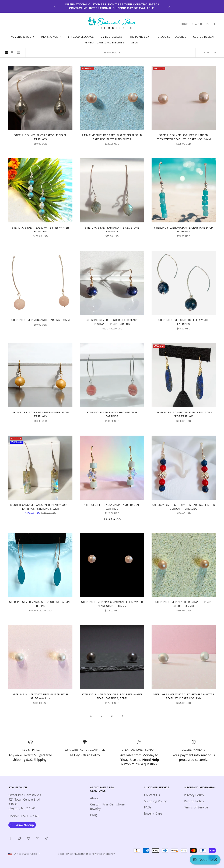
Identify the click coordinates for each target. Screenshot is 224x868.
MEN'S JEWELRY (51, 37)
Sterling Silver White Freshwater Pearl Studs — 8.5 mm (40, 696)
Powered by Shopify (103, 854)
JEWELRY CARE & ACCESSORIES (104, 42)
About (94, 798)
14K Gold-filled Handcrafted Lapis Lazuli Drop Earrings (183, 414)
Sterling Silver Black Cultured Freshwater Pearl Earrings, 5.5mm (112, 696)
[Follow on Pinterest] (37, 838)
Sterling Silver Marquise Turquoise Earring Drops (40, 604)
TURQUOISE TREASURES (171, 37)
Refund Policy (194, 801)
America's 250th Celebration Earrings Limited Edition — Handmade (183, 507)
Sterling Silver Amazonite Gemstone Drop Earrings (183, 229)
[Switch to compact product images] (18, 52)
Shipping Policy (155, 801)
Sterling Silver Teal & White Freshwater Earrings (40, 229)
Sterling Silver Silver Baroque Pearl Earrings (40, 137)
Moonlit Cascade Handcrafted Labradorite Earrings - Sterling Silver (40, 507)
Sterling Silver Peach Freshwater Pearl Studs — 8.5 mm (183, 604)
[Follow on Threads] (28, 838)
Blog (93, 815)
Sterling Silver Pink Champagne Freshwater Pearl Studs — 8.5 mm (112, 604)
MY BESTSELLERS (111, 37)
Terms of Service (196, 807)
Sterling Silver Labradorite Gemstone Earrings (112, 229)
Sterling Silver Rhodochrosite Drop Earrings (112, 414)
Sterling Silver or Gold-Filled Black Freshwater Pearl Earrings (112, 322)
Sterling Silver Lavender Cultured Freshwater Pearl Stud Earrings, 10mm (183, 137)
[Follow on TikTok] (46, 838)
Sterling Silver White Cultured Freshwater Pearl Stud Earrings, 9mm (183, 696)
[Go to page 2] (133, 716)
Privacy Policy (194, 795)
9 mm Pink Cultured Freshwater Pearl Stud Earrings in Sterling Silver (112, 137)
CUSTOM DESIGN (203, 37)
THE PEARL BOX (139, 37)
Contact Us (152, 795)
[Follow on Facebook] (10, 838)
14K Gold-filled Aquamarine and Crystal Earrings (111, 507)
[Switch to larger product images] (6, 52)
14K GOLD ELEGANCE (81, 37)
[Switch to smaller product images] (12, 52)
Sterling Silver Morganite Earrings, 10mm (40, 320)
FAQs (148, 807)
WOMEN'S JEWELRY (22, 37)
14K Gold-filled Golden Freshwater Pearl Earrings (40, 414)
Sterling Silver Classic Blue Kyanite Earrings (183, 322)
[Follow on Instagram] (19, 838)
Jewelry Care (153, 813)
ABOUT (135, 42)
